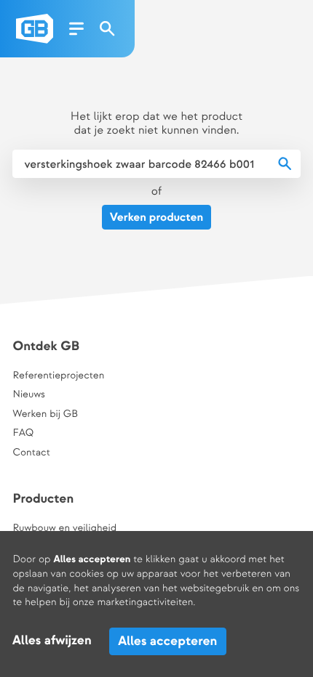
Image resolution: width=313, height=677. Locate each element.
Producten (43, 499)
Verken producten (156, 217)
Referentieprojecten (58, 376)
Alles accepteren (167, 641)
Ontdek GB (45, 346)
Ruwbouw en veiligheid (64, 529)
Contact (30, 453)
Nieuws (28, 395)
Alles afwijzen (52, 641)
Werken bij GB (45, 415)
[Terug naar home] (34, 29)
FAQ (22, 433)
